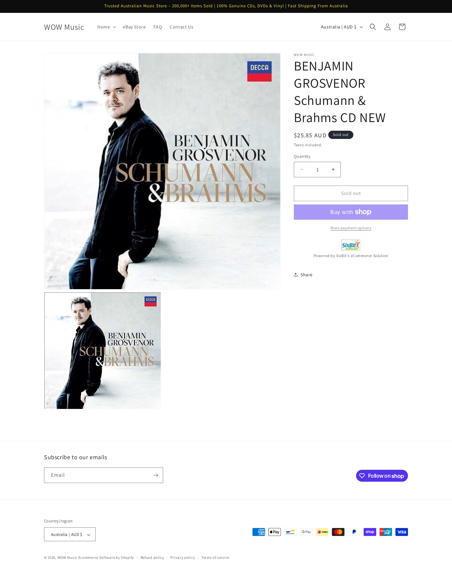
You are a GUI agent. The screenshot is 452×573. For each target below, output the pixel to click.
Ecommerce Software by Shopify (106, 557)
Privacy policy (182, 557)
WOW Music (67, 557)
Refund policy (152, 557)
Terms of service (215, 557)
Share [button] (306, 275)
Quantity (302, 156)
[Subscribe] (155, 475)
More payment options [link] (351, 227)
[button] (106, 27)
